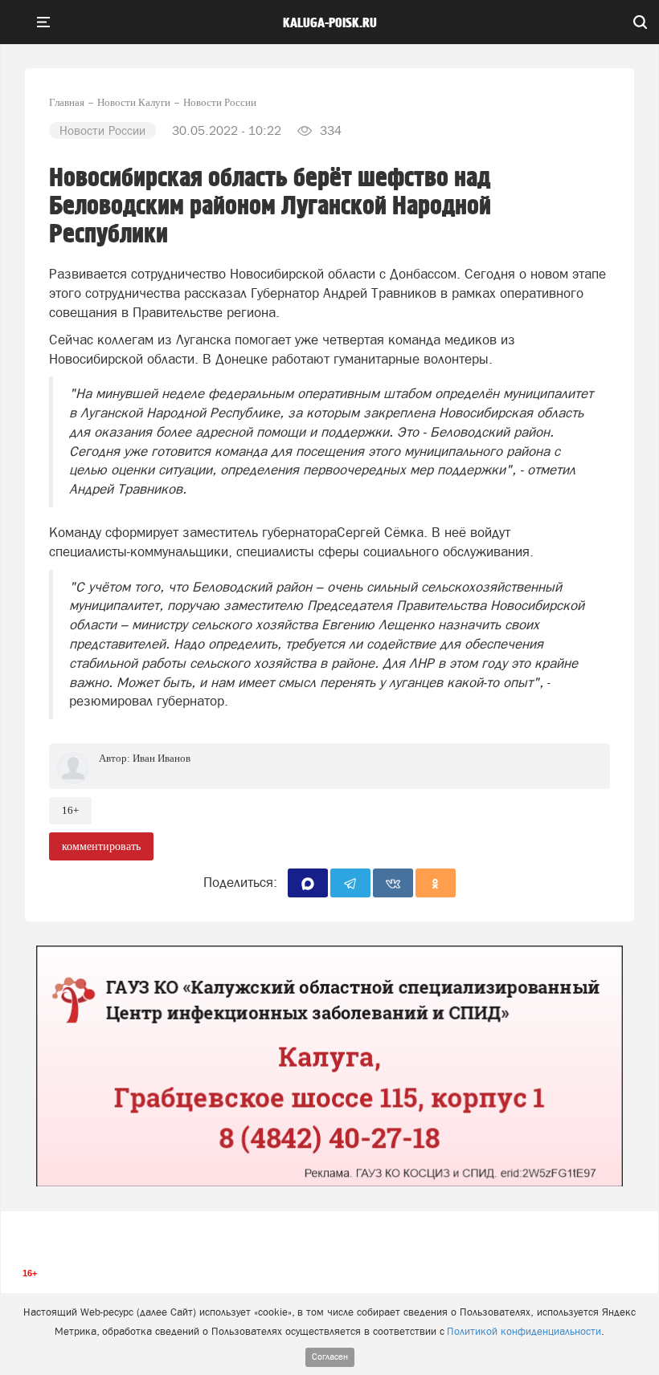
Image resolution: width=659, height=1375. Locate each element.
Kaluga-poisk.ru (330, 23)
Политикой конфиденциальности (524, 1331)
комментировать (101, 846)
